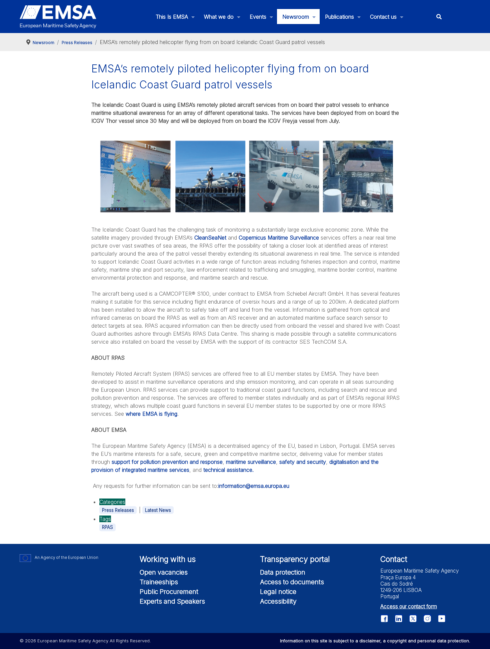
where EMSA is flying (151, 413)
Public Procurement (169, 592)
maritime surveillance (251, 461)
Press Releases (118, 510)
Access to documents (292, 582)
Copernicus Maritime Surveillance (279, 237)
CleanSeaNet (211, 237)
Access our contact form (408, 606)
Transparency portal (295, 559)
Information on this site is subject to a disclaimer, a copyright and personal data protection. (375, 640)
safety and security (302, 461)
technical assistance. (228, 469)
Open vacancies (164, 572)
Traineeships (159, 582)
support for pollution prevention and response (167, 461)
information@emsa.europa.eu (253, 485)
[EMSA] (58, 16)
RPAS (107, 527)
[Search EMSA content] (438, 16)
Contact (393, 559)
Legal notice (278, 592)
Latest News (158, 510)
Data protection (282, 572)
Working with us (168, 559)
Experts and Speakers (172, 601)
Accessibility (278, 601)
